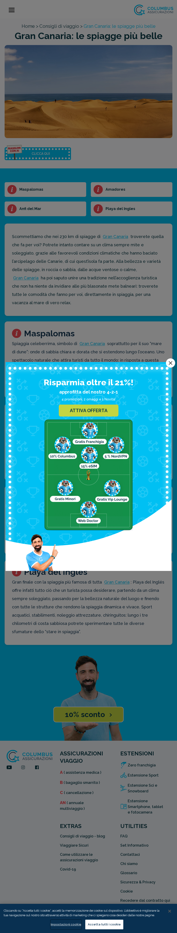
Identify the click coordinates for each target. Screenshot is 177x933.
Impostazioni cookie (66, 924)
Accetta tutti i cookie (104, 924)
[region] (88, 918)
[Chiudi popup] (170, 363)
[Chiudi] (170, 911)
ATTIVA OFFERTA (88, 410)
